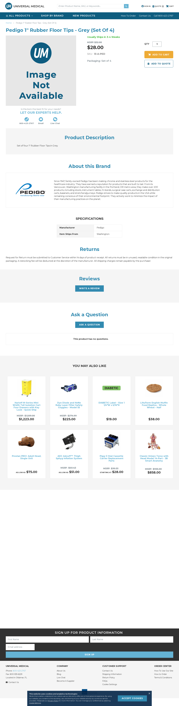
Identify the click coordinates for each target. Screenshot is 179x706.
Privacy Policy (53, 701)
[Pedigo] (33, 190)
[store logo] (24, 6)
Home (9, 23)
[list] (89, 15)
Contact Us (145, 16)
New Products (84, 15)
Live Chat (61, 677)
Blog (59, 674)
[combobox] (93, 6)
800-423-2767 (19, 671)
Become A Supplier (65, 681)
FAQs (104, 681)
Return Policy (108, 677)
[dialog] (89, 698)
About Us (61, 671)
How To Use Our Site (163, 671)
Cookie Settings (109, 684)
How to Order (160, 674)
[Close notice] (149, 693)
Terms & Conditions (163, 677)
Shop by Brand (52, 15)
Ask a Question (89, 324)
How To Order (128, 16)
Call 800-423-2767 (163, 16)
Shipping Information (112, 674)
